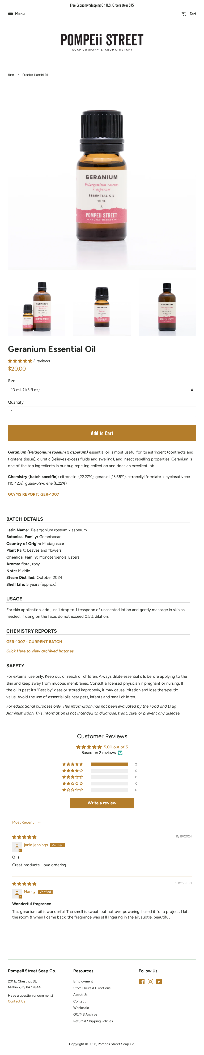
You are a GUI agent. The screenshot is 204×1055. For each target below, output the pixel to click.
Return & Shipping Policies (93, 1021)
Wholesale (81, 1008)
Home (11, 75)
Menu (19, 13)
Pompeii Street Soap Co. (116, 1044)
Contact (79, 1001)
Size (11, 380)
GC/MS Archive (85, 1014)
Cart (192, 13)
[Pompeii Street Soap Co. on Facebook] (142, 983)
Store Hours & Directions (91, 988)
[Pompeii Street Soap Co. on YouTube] (159, 983)
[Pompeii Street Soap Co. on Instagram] (150, 983)
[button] (20, 361)
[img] (24, 837)
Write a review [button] (102, 802)
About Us (80, 995)
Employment (83, 981)
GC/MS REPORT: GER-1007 (33, 494)
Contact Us (16, 1001)
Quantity (16, 402)
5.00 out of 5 (116, 747)
